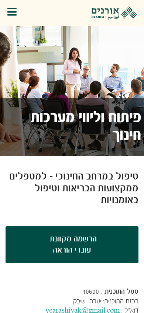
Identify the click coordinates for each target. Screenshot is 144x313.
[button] (13, 13)
